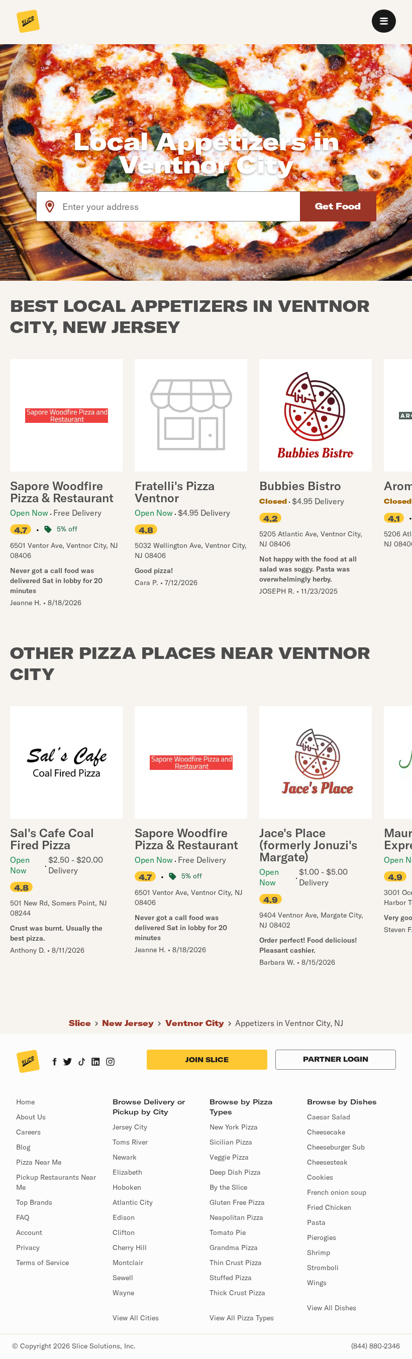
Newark (125, 1157)
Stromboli (323, 1267)
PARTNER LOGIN (335, 1059)
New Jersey (128, 1023)
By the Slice (228, 1187)
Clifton (124, 1232)
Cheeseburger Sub (336, 1147)
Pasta (316, 1222)
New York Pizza (234, 1126)
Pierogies (321, 1237)
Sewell (123, 1277)
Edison (124, 1217)
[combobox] (181, 206)
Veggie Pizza (229, 1157)
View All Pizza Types (242, 1317)
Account (29, 1232)
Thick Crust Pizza (237, 1292)
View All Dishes (331, 1307)
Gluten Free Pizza (237, 1202)
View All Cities (136, 1317)
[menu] (384, 21)
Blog (23, 1147)
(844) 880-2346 (375, 1345)
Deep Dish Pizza (235, 1172)
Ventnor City (194, 1023)
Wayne (123, 1292)
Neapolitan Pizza (236, 1217)
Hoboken (127, 1187)
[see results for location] (50, 206)
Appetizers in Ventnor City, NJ (289, 1023)
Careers (28, 1132)
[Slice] (28, 22)
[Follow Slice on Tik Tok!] (81, 1063)
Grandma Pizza (234, 1247)
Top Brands (34, 1202)
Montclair (128, 1262)
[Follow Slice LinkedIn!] (95, 1063)
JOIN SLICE (207, 1059)
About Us (31, 1116)
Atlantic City (133, 1202)
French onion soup (336, 1192)
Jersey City (130, 1126)
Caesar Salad (328, 1116)
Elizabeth (127, 1172)
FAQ (22, 1217)
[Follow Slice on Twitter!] (67, 1063)
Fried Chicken (329, 1207)
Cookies (320, 1177)
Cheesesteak (327, 1162)
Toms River (130, 1142)
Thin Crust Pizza (236, 1262)
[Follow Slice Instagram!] (110, 1063)
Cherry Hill (130, 1247)
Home (25, 1101)
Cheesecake (326, 1132)
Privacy (28, 1247)
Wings (317, 1282)
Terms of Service (42, 1262)
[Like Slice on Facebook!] (54, 1063)
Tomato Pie (228, 1232)
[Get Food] (338, 206)
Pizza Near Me (38, 1162)
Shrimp (318, 1252)
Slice (80, 1023)
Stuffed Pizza (231, 1277)
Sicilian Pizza (231, 1142)
